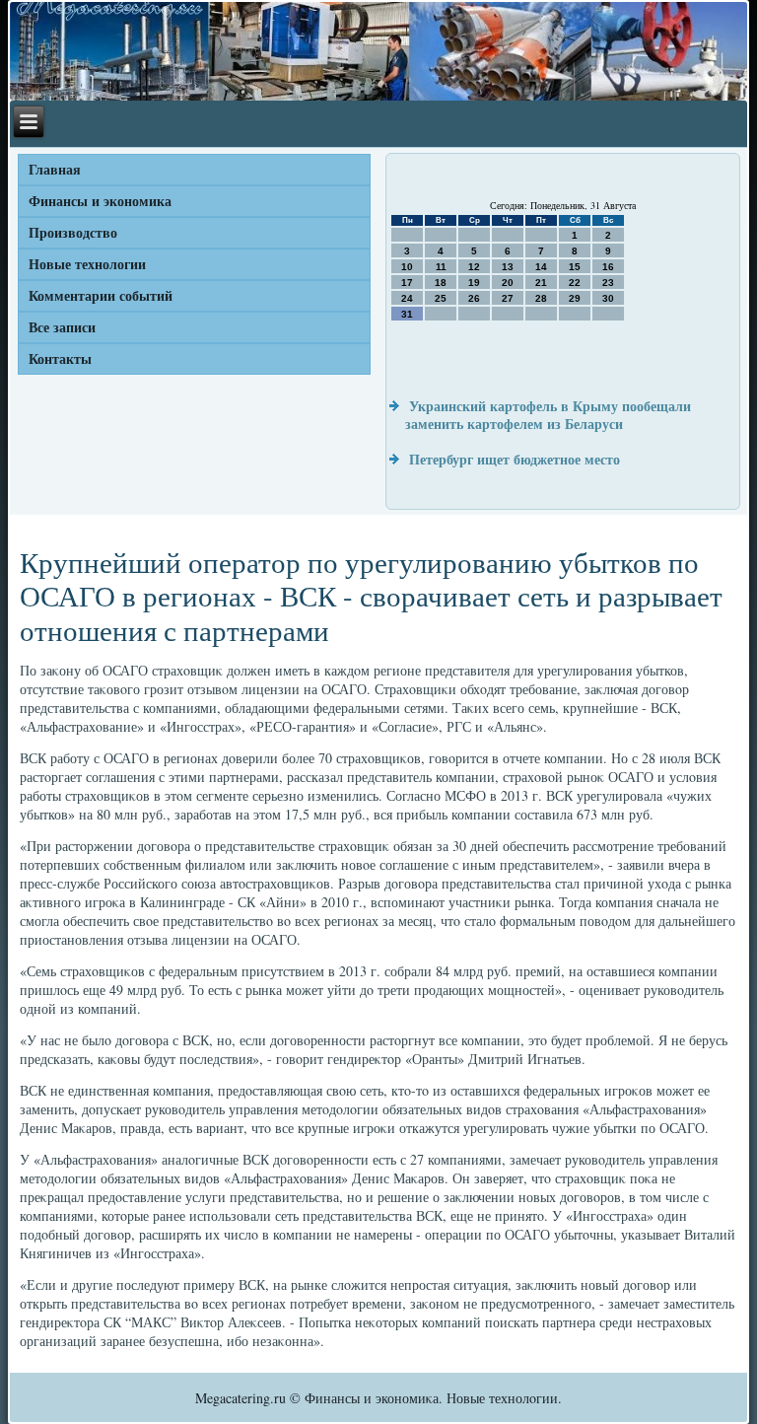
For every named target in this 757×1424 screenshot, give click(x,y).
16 (608, 266)
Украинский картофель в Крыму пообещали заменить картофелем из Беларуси (548, 414)
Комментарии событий (100, 295)
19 (474, 282)
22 (575, 282)
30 (608, 298)
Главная (55, 169)
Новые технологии (87, 263)
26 (474, 298)
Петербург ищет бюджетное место (514, 459)
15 (575, 266)
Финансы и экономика (100, 200)
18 (441, 282)
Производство (73, 232)
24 (407, 298)
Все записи (62, 327)
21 (541, 282)
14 (541, 266)
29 (575, 298)
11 (441, 266)
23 (608, 282)
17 (407, 282)
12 (474, 266)
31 (407, 314)
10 (407, 266)
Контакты (60, 358)
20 (508, 282)
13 (508, 266)
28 (541, 298)
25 (441, 298)
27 (508, 298)
